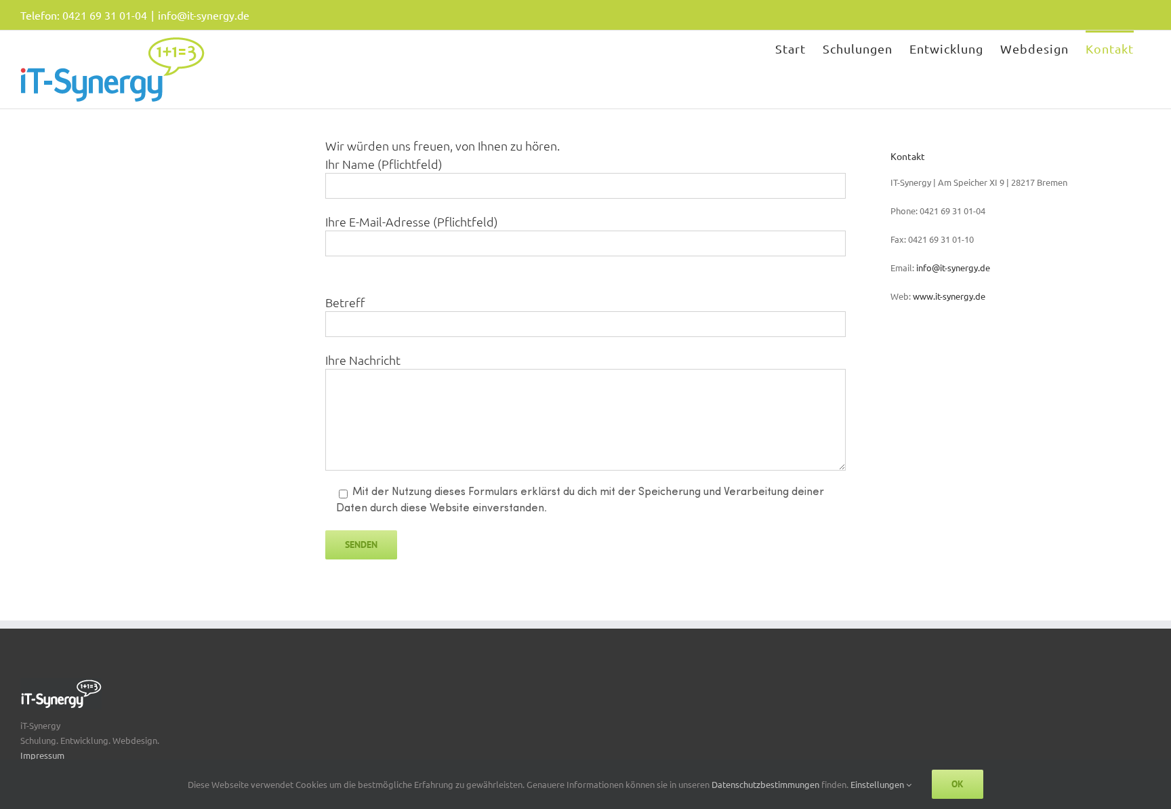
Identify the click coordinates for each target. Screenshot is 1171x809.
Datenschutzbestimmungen (766, 784)
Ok (957, 784)
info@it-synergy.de (203, 15)
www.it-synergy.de (949, 296)
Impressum (42, 755)
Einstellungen (878, 784)
